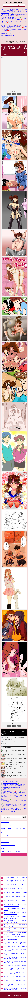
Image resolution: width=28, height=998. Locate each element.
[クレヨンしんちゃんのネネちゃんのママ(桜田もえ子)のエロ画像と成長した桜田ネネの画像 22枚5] (14, 256)
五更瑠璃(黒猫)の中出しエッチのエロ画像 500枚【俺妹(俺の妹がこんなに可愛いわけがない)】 (15, 933)
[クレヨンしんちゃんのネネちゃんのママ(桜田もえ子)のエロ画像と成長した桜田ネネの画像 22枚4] (14, 228)
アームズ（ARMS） (5, 835)
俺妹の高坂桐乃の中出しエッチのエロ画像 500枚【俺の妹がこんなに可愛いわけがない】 (15, 921)
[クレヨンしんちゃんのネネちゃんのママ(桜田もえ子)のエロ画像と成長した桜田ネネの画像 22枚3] (14, 190)
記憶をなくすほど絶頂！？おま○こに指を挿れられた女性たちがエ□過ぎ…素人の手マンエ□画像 (14, 24)
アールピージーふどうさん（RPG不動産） (11, 839)
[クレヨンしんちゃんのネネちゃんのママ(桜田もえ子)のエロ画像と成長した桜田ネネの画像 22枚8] (14, 340)
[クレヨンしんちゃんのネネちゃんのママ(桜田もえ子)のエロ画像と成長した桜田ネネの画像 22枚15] (14, 567)
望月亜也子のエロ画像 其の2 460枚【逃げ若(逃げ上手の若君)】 (15, 954)
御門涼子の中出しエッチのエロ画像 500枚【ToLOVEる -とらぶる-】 (15, 977)
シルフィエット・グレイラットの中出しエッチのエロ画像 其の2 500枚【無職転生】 (15, 917)
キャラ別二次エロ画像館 (14, 3)
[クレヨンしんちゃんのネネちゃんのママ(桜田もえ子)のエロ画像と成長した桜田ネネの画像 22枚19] (14, 695)
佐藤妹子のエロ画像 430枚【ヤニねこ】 (12, 939)
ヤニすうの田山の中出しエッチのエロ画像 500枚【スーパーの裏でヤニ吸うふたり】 (15, 881)
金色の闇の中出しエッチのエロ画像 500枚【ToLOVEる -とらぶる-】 (15, 981)
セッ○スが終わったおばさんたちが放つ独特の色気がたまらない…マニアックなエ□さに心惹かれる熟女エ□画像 (13, 805)
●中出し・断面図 (5, 822)
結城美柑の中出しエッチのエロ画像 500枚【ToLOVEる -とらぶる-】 (15, 893)
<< (7, 94)
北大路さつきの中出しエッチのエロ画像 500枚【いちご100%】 (15, 885)
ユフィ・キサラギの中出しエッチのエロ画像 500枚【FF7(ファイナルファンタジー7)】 (14, 969)
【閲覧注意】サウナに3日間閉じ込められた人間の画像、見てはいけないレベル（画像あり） (14, 15)
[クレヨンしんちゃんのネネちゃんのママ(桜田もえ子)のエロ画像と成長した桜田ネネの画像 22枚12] (14, 470)
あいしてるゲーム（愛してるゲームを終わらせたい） (13, 851)
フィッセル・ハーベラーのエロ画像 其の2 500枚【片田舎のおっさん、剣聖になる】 (15, 973)
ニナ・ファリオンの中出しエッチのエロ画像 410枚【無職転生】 (14, 985)
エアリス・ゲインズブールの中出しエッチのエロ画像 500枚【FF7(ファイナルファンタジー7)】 (15, 943)
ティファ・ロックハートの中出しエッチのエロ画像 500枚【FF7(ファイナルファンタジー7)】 (14, 901)
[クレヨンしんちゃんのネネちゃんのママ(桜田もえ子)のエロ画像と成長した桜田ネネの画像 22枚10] (14, 401)
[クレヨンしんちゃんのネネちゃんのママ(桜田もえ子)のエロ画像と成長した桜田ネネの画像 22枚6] (14, 296)
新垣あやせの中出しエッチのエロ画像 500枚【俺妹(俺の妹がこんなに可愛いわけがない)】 (15, 905)
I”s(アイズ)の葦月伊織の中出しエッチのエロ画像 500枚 (15, 946)
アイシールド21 (4, 848)
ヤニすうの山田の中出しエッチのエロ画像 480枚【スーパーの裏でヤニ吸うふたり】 (15, 913)
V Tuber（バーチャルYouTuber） (8, 825)
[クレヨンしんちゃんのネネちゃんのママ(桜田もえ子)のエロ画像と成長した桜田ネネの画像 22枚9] (14, 371)
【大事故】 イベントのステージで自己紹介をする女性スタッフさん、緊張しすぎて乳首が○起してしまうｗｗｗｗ (14, 801)
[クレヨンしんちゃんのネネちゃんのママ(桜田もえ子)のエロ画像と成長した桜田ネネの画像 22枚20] (14, 721)
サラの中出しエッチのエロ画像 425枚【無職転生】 (14, 936)
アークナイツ (4, 832)
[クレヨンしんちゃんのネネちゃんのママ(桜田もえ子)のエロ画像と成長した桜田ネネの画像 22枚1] (14, 129)
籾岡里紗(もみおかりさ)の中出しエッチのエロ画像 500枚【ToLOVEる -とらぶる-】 (15, 925)
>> (20, 94)
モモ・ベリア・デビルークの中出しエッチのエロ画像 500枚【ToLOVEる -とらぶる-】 (15, 989)
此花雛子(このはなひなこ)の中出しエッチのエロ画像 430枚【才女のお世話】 (15, 962)
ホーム (8, 5)
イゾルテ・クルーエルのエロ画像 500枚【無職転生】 (15, 965)
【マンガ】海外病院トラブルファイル (11, 781)
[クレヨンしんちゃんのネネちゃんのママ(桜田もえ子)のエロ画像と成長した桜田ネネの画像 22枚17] (14, 640)
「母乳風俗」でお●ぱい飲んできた (9, 17)
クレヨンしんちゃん (6, 54)
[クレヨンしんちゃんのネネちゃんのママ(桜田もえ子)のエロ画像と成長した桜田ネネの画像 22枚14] (14, 530)
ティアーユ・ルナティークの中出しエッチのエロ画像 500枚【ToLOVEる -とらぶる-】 (15, 958)
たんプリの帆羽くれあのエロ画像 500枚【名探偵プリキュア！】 (15, 909)
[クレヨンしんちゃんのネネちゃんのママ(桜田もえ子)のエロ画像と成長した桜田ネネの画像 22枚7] (14, 315)
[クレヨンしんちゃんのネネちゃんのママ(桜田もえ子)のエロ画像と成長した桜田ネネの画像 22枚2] (14, 159)
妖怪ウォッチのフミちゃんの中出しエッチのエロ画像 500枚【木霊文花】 (15, 950)
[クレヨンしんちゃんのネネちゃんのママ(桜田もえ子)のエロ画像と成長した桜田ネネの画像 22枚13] (14, 508)
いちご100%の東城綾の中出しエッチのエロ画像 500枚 (15, 877)
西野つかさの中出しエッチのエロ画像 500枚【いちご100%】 (15, 889)
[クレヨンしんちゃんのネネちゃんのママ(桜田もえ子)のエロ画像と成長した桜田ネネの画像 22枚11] (14, 430)
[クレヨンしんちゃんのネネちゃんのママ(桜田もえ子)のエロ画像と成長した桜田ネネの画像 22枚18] (14, 676)
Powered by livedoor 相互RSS (7, 35)
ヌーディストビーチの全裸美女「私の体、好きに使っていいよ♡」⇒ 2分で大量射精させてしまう (14, 10)
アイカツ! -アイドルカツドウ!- (8, 845)
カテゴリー (19, 5)
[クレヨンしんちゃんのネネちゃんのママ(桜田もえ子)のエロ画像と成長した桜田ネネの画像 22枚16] (14, 609)
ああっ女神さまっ (5, 842)
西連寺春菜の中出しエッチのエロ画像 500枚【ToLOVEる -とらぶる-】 (15, 929)
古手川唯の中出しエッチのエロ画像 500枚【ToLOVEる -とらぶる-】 (15, 897)
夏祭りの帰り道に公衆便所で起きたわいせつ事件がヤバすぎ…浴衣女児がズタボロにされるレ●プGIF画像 (13, 19)
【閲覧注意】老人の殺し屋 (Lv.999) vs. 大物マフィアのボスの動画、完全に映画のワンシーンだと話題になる (14, 27)
